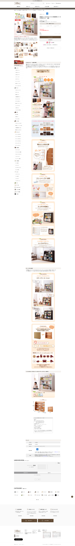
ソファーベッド (17, 76)
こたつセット (17, 178)
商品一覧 (37, 499)
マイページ (48, 3)
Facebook (17, 536)
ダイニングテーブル (18, 143)
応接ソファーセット (18, 83)
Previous (15, 24)
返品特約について (34, 532)
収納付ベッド (17, 94)
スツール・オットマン (18, 85)
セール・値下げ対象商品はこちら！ (37, 0)
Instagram (17, 535)
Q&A (49, 472)
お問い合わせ (59, 3)
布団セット (16, 116)
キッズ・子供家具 (19, 10)
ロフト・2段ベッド (17, 101)
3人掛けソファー (17, 74)
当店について (28, 6)
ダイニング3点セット (18, 134)
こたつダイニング (17, 180)
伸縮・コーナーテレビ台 (18, 125)
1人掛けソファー (17, 70)
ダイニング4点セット (18, 136)
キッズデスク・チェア (18, 167)
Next (36, 24)
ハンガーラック (17, 156)
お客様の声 (26, 472)
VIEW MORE (20, 515)
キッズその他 (17, 169)
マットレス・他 (17, 118)
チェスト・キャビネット (18, 154)
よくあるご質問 (47, 6)
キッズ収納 (23, 10)
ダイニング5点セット (18, 138)
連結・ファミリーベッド (18, 103)
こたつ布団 (17, 176)
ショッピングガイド (45, 456)
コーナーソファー (17, 81)
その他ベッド (17, 107)
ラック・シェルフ (17, 149)
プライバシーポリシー (21, 544)
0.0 (34, 465)
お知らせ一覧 (16, 544)
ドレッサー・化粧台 (18, 158)
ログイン (26, 531)
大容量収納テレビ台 (18, 127)
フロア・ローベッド (18, 90)
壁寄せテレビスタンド (18, 129)
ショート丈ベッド (17, 105)
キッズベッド (17, 165)
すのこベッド (17, 92)
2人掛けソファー (17, 72)
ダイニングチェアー (18, 145)
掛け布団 (16, 114)
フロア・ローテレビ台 (18, 123)
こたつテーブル (17, 174)
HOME (15, 10)
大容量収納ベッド (17, 96)
